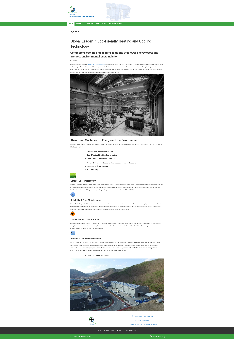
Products (106, 330)
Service (113, 330)
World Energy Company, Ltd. (96, 64)
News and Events (131, 330)
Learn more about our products (98, 255)
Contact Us (120, 330)
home (100, 330)
